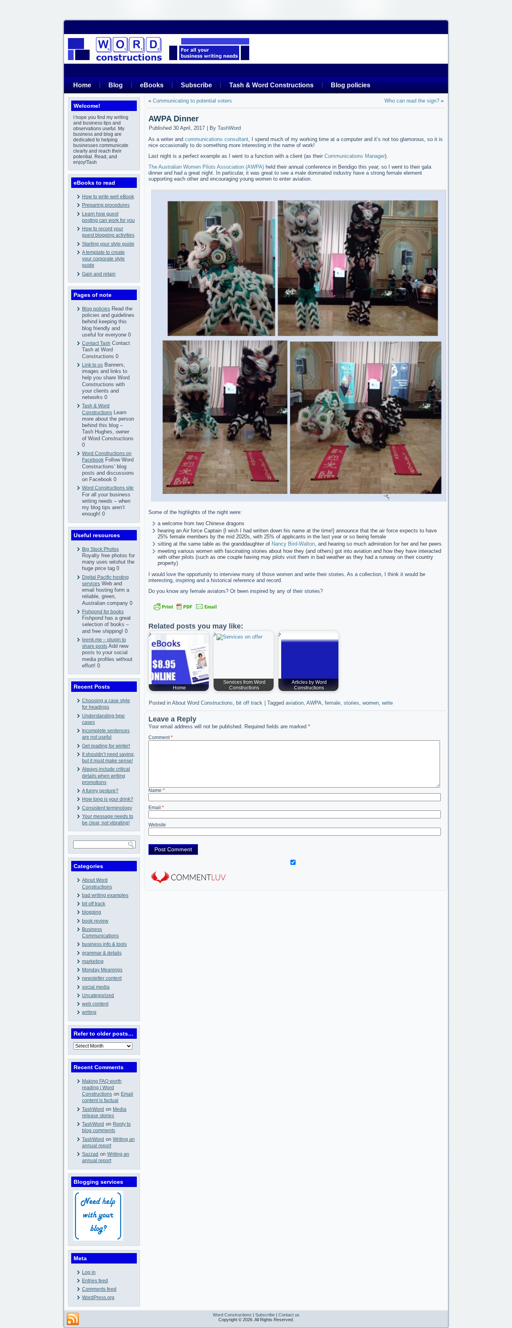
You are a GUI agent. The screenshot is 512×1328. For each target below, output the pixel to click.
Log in (89, 1272)
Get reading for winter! (106, 746)
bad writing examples (105, 895)
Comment (160, 737)
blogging (91, 912)
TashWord (93, 1109)
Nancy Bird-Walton (293, 544)
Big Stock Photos (100, 549)
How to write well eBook (108, 197)
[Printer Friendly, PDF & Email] (185, 606)
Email (156, 807)
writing (89, 1012)
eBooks (152, 85)
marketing (93, 961)
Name (156, 790)
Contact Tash (96, 343)
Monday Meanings (102, 970)
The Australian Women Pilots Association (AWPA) (206, 167)
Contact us (289, 1314)
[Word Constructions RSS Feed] (72, 1319)
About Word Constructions (202, 703)
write (387, 703)
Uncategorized (98, 995)
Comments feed (99, 1289)
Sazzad (90, 1154)
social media (96, 987)
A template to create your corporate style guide (103, 259)
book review (95, 921)
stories (351, 703)
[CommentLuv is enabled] (188, 884)
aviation (295, 703)
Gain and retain (99, 274)
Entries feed (95, 1281)
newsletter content (102, 978)
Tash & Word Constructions (271, 85)
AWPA (314, 703)
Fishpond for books (103, 612)
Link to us (92, 365)
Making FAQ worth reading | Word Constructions (102, 1087)
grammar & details (102, 953)
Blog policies (350, 85)
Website (157, 825)
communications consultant (216, 139)
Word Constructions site (108, 488)
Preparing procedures (106, 205)
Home (82, 85)
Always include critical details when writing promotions (106, 775)
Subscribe (196, 85)
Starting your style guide (108, 244)
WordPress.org (98, 1297)
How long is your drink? (107, 799)
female (332, 703)
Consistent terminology (107, 808)
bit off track (93, 904)
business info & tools (104, 944)
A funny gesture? (100, 791)
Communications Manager (354, 156)
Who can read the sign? (411, 101)
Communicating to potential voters (192, 101)
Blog (115, 85)
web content (95, 1004)
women (370, 703)
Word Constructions (232, 1314)
